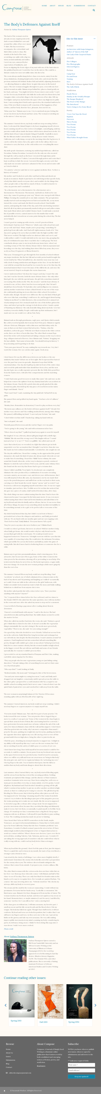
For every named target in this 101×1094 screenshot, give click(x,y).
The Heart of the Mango (76, 102)
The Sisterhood (72, 104)
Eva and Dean (72, 76)
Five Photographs (73, 64)
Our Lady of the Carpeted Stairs (79, 54)
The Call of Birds (73, 87)
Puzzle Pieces (72, 94)
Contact (92, 6)
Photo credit (8, 929)
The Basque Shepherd (75, 99)
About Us (9, 1053)
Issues (61, 6)
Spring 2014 (73, 1022)
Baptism (70, 117)
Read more (41, 1066)
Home (44, 6)
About (52, 6)
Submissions (79, 6)
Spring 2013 (16, 1020)
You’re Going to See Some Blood (79, 107)
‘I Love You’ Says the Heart (77, 114)
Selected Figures (73, 67)
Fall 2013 (43, 1022)
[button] (94, 10)
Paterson (70, 119)
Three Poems (72, 122)
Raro (68, 82)
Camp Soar (71, 74)
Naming (70, 79)
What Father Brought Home (77, 137)
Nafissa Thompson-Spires (21, 30)
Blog (69, 6)
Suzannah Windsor (19, 1091)
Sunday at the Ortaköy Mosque (78, 97)
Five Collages (72, 61)
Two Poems (71, 124)
